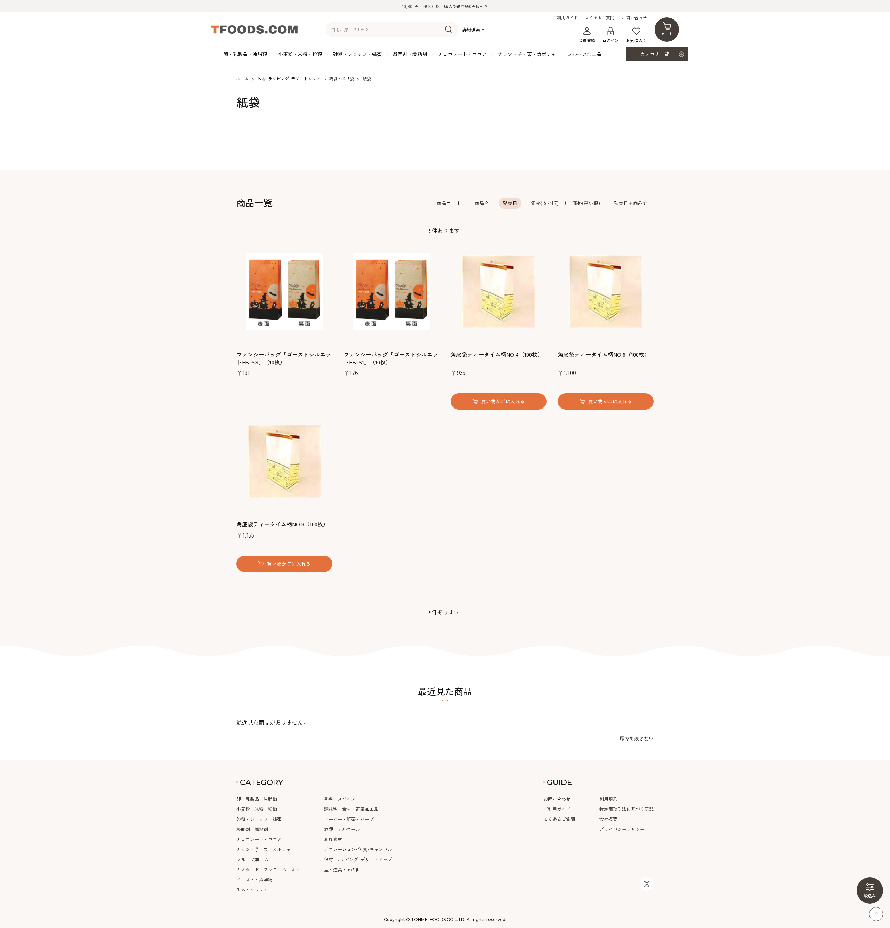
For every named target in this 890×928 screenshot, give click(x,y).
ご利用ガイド (565, 18)
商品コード (449, 203)
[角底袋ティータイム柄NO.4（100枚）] (499, 291)
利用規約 (608, 799)
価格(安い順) (545, 203)
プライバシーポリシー (622, 829)
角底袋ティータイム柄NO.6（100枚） (604, 354)
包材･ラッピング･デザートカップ (358, 859)
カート (667, 34)
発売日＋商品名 (631, 203)
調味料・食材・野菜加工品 (351, 809)
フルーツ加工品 (584, 53)
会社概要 (608, 819)
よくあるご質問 (599, 18)
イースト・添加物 (254, 879)
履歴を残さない (637, 738)
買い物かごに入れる (503, 401)
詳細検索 (471, 29)
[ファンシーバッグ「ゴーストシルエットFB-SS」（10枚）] (284, 291)
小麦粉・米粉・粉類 (300, 53)
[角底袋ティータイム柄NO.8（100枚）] (284, 461)
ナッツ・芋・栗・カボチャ (527, 53)
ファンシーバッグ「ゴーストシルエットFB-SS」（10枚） (283, 358)
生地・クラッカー (254, 889)
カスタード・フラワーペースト (268, 869)
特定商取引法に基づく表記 (626, 809)
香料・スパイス (340, 799)
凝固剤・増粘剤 (410, 53)
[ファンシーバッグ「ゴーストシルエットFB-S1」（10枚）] (391, 291)
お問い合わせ (634, 18)
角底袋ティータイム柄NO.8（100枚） (282, 524)
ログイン (610, 40)
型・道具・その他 (342, 869)
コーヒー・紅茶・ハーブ (349, 819)
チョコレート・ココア (462, 53)
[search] (448, 29)
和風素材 (333, 839)
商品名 (482, 203)
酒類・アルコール (342, 829)
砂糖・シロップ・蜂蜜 (357, 53)
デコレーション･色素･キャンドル (358, 849)
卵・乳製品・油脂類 (245, 53)
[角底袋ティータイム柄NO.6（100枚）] (606, 291)
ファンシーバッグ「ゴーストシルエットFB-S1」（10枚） (390, 358)
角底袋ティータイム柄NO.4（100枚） (497, 354)
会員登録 (586, 40)
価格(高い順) (586, 203)
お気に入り (636, 40)
